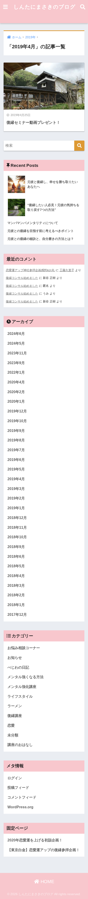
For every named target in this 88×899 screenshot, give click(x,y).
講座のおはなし (20, 745)
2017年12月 (17, 614)
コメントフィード (21, 797)
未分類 (12, 735)
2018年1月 (16, 605)
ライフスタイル (20, 696)
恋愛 (11, 725)
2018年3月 (16, 585)
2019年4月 (16, 479)
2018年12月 (17, 518)
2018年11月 (17, 527)
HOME (46, 881)
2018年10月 (17, 537)
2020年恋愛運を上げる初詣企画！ (35, 840)
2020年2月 (16, 392)
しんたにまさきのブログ (45, 7)
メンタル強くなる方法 (25, 677)
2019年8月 (16, 440)
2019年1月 (16, 508)
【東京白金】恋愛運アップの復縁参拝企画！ (43, 850)
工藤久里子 (67, 270)
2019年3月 (16, 489)
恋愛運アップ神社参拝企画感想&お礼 (30, 270)
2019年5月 (16, 469)
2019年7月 (16, 450)
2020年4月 (16, 382)
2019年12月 (17, 411)
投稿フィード (18, 787)
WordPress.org (20, 807)
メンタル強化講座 (21, 687)
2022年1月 (16, 372)
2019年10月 (17, 421)
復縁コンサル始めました (22, 278)
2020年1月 (16, 401)
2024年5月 (16, 343)
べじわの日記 (18, 667)
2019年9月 (16, 431)
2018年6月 (16, 556)
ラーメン (14, 706)
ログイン (14, 778)
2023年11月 (17, 353)
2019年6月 (16, 460)
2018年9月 (16, 547)
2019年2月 (16, 498)
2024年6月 (16, 334)
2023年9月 (16, 363)
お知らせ (14, 658)
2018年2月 (16, 595)
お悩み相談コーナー (23, 648)
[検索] (79, 146)
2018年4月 (16, 576)
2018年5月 (16, 566)
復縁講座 (14, 716)
